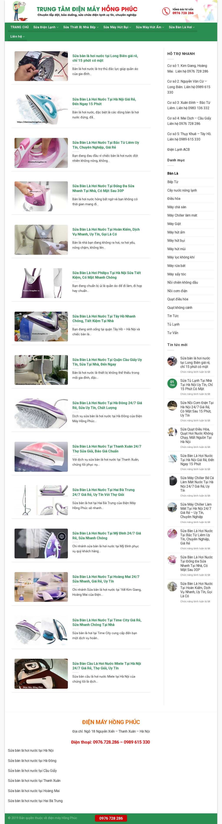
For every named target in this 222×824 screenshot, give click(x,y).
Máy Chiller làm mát (182, 215)
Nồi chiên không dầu (182, 282)
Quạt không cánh (179, 308)
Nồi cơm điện (177, 291)
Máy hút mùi (176, 249)
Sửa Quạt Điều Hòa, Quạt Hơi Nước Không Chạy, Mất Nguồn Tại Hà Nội (196, 435)
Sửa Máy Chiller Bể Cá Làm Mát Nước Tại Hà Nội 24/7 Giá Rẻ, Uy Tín (197, 484)
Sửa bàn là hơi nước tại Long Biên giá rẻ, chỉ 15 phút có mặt (195, 362)
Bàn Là (172, 173)
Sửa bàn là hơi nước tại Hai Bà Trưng (35, 801)
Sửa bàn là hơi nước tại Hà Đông (32, 761)
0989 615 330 (189, 139)
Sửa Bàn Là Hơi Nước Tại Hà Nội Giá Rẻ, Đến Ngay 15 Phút (197, 460)
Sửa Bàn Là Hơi (180, 27)
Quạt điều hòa (177, 299)
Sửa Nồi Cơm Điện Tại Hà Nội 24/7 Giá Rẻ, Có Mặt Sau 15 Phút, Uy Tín (197, 409)
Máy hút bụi (176, 240)
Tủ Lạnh (173, 324)
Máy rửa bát (176, 266)
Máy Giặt (174, 224)
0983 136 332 (198, 108)
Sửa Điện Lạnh (44, 27)
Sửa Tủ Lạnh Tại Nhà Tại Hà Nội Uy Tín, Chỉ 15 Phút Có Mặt (196, 385)
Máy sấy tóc (176, 274)
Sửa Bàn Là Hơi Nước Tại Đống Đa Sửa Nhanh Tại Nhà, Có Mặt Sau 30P (196, 563)
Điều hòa (173, 199)
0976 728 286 (111, 818)
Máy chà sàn (176, 207)
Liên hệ (16, 36)
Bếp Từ (172, 182)
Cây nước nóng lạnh (182, 190)
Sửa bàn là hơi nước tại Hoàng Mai (34, 791)
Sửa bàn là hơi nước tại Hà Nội (31, 750)
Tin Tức (173, 316)
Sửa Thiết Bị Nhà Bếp (79, 27)
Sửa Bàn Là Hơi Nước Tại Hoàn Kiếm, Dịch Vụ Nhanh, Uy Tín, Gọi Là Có (196, 590)
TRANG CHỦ (19, 27)
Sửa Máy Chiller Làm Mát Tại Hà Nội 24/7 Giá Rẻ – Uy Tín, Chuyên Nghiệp (196, 510)
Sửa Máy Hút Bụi (115, 27)
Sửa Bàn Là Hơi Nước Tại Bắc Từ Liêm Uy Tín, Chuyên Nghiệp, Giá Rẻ (196, 537)
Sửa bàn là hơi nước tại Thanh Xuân (34, 781)
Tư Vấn (172, 333)
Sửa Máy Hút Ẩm (148, 27)
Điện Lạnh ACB (178, 149)
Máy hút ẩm (176, 232)
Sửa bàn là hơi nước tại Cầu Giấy (32, 771)
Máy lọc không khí (180, 257)
